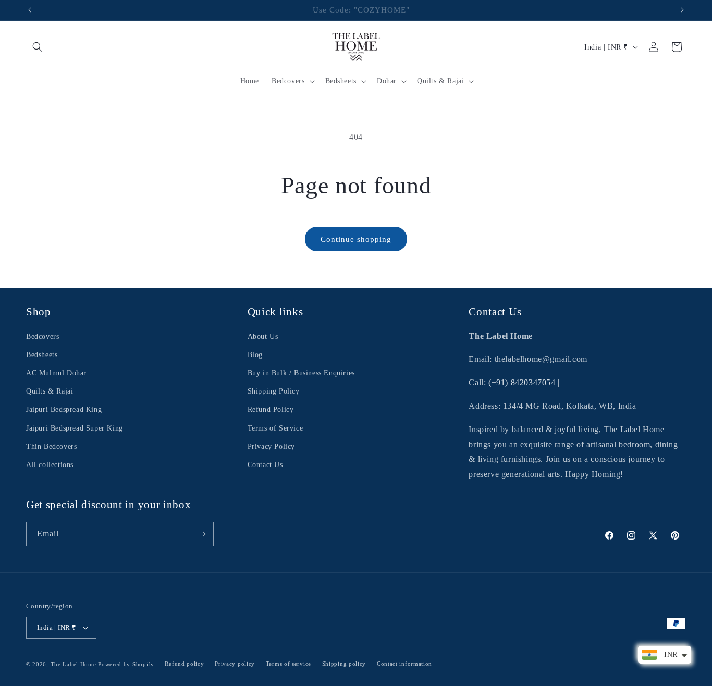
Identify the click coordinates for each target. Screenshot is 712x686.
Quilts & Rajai (49, 391)
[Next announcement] (682, 10)
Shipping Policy (274, 391)
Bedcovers (42, 336)
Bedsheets (41, 355)
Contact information (404, 663)
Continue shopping (356, 239)
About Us (263, 336)
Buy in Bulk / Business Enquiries (301, 373)
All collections (49, 465)
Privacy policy (235, 663)
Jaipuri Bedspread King (64, 409)
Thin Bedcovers (51, 446)
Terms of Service (275, 428)
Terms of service (288, 663)
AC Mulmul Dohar (56, 373)
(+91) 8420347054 (522, 382)
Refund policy (184, 663)
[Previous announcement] (29, 10)
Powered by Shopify (126, 664)
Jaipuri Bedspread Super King (74, 428)
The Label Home (73, 664)
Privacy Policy (271, 446)
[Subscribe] (201, 534)
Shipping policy (344, 663)
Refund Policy (271, 409)
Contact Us (265, 465)
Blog (255, 355)
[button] (37, 46)
